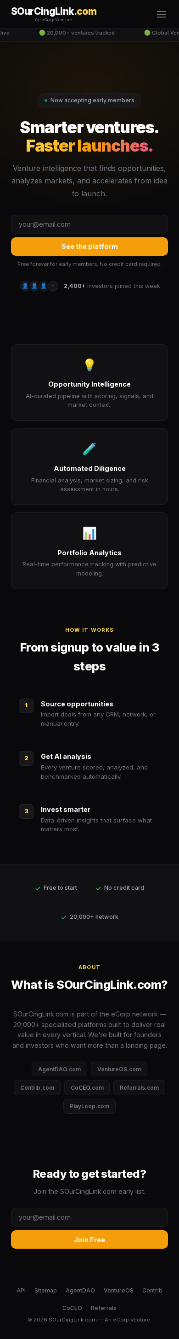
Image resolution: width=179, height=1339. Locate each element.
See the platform (90, 246)
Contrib (152, 1290)
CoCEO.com (87, 1087)
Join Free (89, 1240)
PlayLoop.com (89, 1106)
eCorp (121, 1319)
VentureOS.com (119, 1069)
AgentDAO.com (59, 1069)
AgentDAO (80, 1290)
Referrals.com (139, 1087)
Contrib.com (37, 1087)
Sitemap (45, 1290)
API (21, 1290)
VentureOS (119, 1290)
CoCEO (72, 1307)
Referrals (104, 1307)
